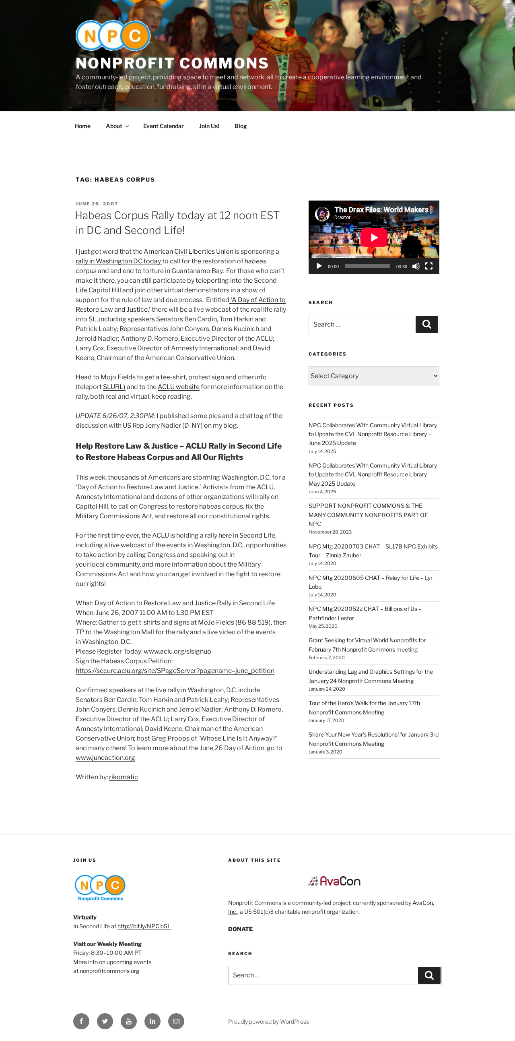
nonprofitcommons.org (109, 970)
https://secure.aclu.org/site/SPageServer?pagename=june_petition (175, 671)
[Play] (319, 266)
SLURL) (114, 387)
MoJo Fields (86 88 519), (235, 622)
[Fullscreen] (429, 266)
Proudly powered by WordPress (268, 1021)
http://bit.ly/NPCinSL (144, 926)
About (114, 125)
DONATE (240, 928)
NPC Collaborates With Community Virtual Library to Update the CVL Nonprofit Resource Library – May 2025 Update (373, 474)
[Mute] (416, 266)
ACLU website (179, 387)
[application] (374, 237)
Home (83, 125)
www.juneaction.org (105, 758)
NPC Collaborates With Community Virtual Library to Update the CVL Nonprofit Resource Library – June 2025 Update (373, 434)
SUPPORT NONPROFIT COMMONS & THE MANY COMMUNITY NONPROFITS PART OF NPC (368, 514)
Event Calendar (163, 125)
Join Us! (209, 125)
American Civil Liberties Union (188, 251)
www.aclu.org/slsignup (177, 651)
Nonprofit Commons (173, 63)
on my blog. (221, 425)
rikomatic (123, 777)
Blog (241, 125)
